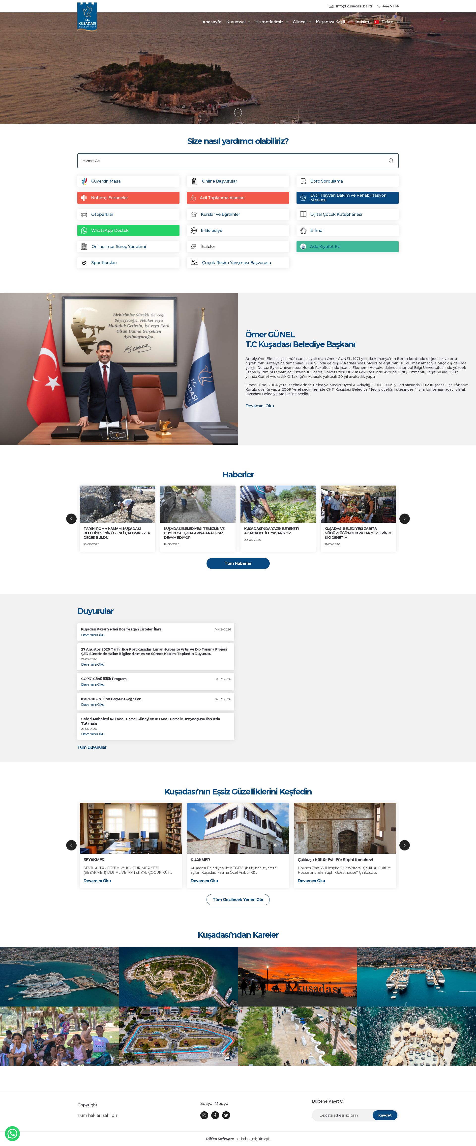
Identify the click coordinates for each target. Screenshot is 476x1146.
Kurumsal (236, 22)
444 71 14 (391, 6)
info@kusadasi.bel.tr (354, 6)
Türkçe (387, 22)
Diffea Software (220, 1139)
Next (404, 519)
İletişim (362, 22)
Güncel (299, 22)
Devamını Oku (259, 406)
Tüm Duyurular (92, 747)
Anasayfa (212, 22)
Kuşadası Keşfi (330, 22)
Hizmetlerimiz (269, 22)
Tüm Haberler (238, 563)
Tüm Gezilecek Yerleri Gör (238, 899)
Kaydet (385, 1115)
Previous (71, 519)
